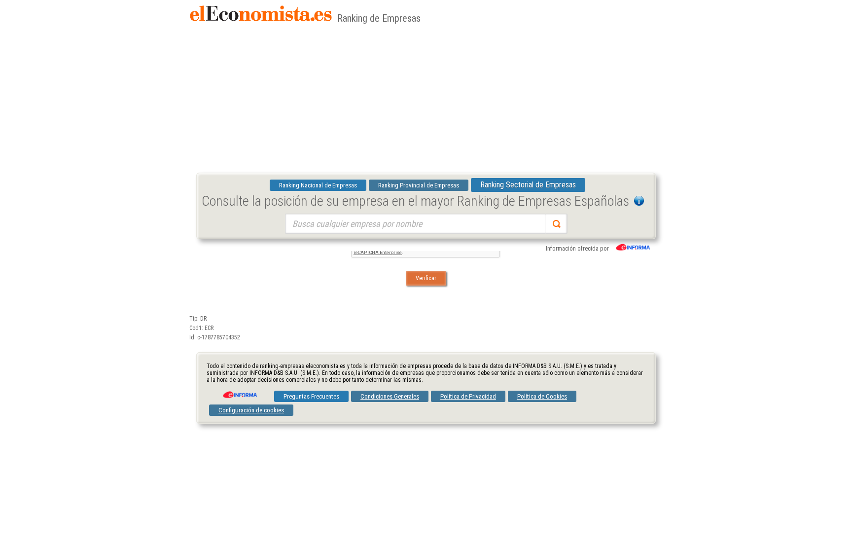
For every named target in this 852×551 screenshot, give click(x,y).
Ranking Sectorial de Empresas (528, 184)
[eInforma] (239, 391)
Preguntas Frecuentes (311, 396)
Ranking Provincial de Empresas (418, 185)
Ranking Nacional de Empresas (318, 185)
